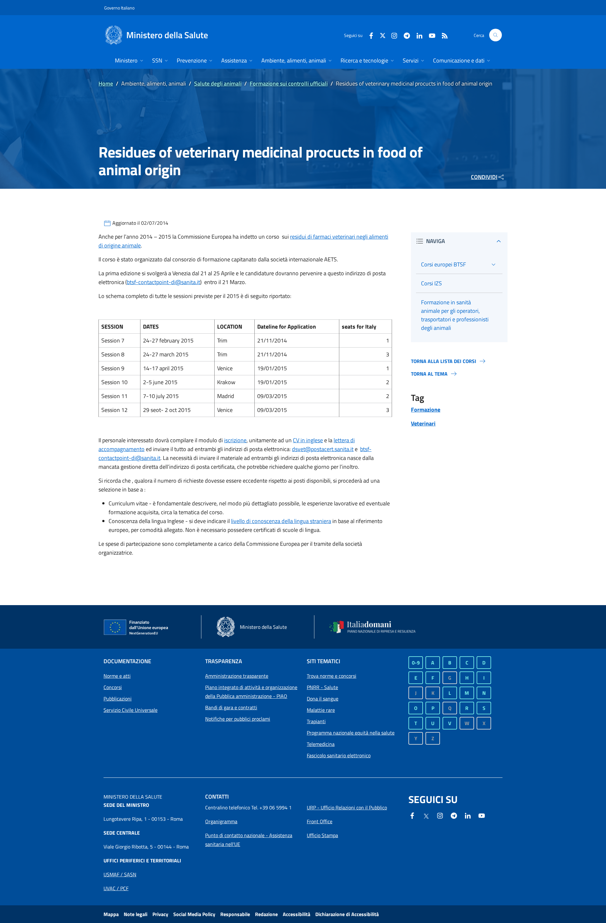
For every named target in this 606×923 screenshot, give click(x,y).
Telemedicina (321, 744)
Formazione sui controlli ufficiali (289, 83)
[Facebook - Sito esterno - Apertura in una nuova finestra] (368, 35)
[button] (495, 35)
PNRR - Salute (322, 687)
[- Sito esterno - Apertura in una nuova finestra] (481, 815)
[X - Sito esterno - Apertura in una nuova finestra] (382, 35)
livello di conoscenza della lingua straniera (281, 521)
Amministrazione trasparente (236, 676)
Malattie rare (321, 710)
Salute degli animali (217, 83)
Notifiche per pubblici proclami (237, 719)
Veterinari (423, 423)
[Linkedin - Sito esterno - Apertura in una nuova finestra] (417, 35)
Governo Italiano (119, 7)
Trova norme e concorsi (331, 676)
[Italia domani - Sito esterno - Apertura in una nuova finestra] (377, 627)
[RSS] (442, 35)
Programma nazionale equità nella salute (351, 732)
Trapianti (316, 721)
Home (105, 83)
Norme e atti (117, 676)
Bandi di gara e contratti (231, 707)
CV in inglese (308, 440)
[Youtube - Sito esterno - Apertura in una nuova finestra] (429, 35)
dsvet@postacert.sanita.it (323, 449)
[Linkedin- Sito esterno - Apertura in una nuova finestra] (468, 815)
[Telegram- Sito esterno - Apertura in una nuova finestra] (404, 35)
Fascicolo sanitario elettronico (339, 755)
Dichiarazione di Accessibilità (347, 914)
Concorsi (113, 687)
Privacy (160, 914)
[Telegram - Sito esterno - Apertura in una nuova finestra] (454, 815)
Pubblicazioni (118, 698)
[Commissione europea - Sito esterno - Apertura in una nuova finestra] (136, 627)
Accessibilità (296, 914)
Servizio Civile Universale (130, 710)
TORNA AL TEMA (429, 374)
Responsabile (235, 914)
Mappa (111, 914)
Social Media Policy (194, 914)
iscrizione (235, 440)
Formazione (425, 409)
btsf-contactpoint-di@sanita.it (163, 282)
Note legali (135, 914)
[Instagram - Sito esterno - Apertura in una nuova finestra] (391, 35)
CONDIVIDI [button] (484, 177)
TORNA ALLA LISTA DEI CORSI (443, 361)
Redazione (266, 914)
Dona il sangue (322, 698)
